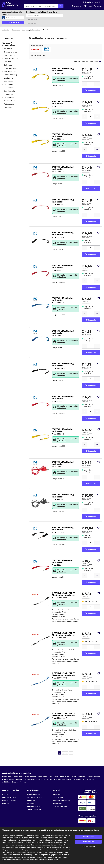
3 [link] (66, 753)
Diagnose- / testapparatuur (31, 30)
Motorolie (81, 777)
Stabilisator (64, 777)
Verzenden (31, 803)
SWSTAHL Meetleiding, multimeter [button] (63, 70)
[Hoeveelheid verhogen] (97, 84)
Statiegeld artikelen (34, 809)
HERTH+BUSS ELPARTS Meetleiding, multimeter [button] (63, 594)
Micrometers (8, 81)
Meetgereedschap (10, 75)
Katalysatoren (89, 779)
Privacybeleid (58, 797)
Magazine (5, 803)
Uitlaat (73, 777)
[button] (35, 49)
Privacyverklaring (51, 860)
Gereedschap (16, 30)
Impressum (57, 794)
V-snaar (23, 782)
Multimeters (8, 84)
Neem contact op (33, 794)
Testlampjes (8, 94)
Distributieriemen (93, 777)
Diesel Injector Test (11, 58)
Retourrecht (57, 803)
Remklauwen (29, 779)
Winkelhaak (8, 107)
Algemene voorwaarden (61, 800)
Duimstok (7, 62)
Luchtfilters (6, 782)
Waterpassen (9, 104)
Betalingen (31, 800)
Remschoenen (30, 777)
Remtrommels (18, 777)
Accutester (8, 49)
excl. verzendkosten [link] (87, 73)
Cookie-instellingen (60, 806)
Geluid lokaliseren (10, 68)
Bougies (15, 782)
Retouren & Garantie (34, 806)
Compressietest (9, 55)
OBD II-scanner (9, 88)
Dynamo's (78, 779)
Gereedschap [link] (9, 38)
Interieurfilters (41, 779)
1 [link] (59, 753)
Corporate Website (9, 797)
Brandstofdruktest (10, 52)
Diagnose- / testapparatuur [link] (8, 44)
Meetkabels (46, 30)
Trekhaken (69, 779)
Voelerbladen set (10, 101)
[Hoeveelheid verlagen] (84, 84)
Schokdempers (7, 779)
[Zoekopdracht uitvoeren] (60, 6)
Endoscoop (8, 65)
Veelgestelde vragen (34, 797)
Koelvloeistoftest (10, 71)
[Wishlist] (98, 69)
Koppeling (18, 779)
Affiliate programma (9, 800)
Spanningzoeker (10, 91)
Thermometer (9, 97)
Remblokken (42, 777)
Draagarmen (53, 777)
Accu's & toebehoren (56, 779)
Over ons (5, 794)
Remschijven (6, 777)
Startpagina (5, 30)
